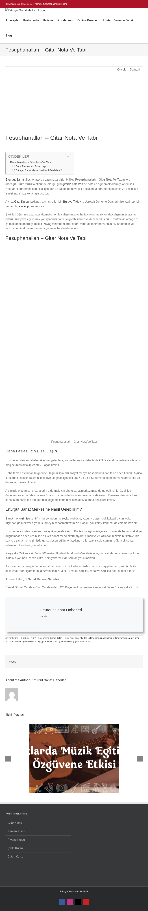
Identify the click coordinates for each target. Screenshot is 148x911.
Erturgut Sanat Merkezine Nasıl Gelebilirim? (39, 170)
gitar (72, 638)
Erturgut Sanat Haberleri (61, 610)
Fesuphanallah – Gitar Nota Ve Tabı (30, 162)
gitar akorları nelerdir (123, 638)
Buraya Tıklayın (73, 201)
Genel (53, 638)
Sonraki (135, 69)
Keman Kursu (16, 831)
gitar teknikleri (65, 641)
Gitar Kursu (21, 201)
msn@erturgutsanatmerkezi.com (51, 4)
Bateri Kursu (15, 856)
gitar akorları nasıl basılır (100, 638)
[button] (17, 35)
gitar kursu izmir (50, 641)
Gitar (59, 638)
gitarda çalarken (72, 184)
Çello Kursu (15, 848)
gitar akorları (81, 638)
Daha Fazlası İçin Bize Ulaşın (31, 166)
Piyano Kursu (16, 839)
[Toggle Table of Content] (66, 157)
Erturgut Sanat (14, 179)
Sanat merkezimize (17, 518)
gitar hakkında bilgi (32, 641)
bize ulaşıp (22, 206)
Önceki (121, 69)
